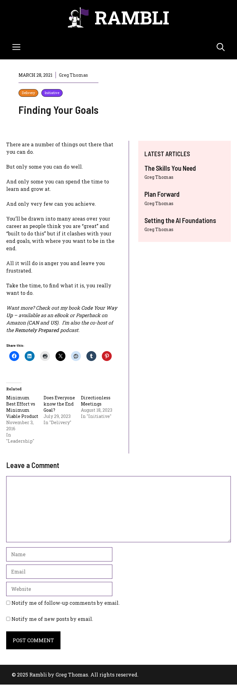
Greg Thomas (158, 177)
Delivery (28, 92)
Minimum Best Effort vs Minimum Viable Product (22, 407)
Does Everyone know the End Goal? (59, 404)
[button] (221, 47)
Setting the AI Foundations (180, 220)
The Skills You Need (170, 168)
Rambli (131, 17)
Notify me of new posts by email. (52, 619)
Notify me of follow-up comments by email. (65, 603)
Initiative (52, 92)
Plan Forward (162, 194)
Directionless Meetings (95, 401)
